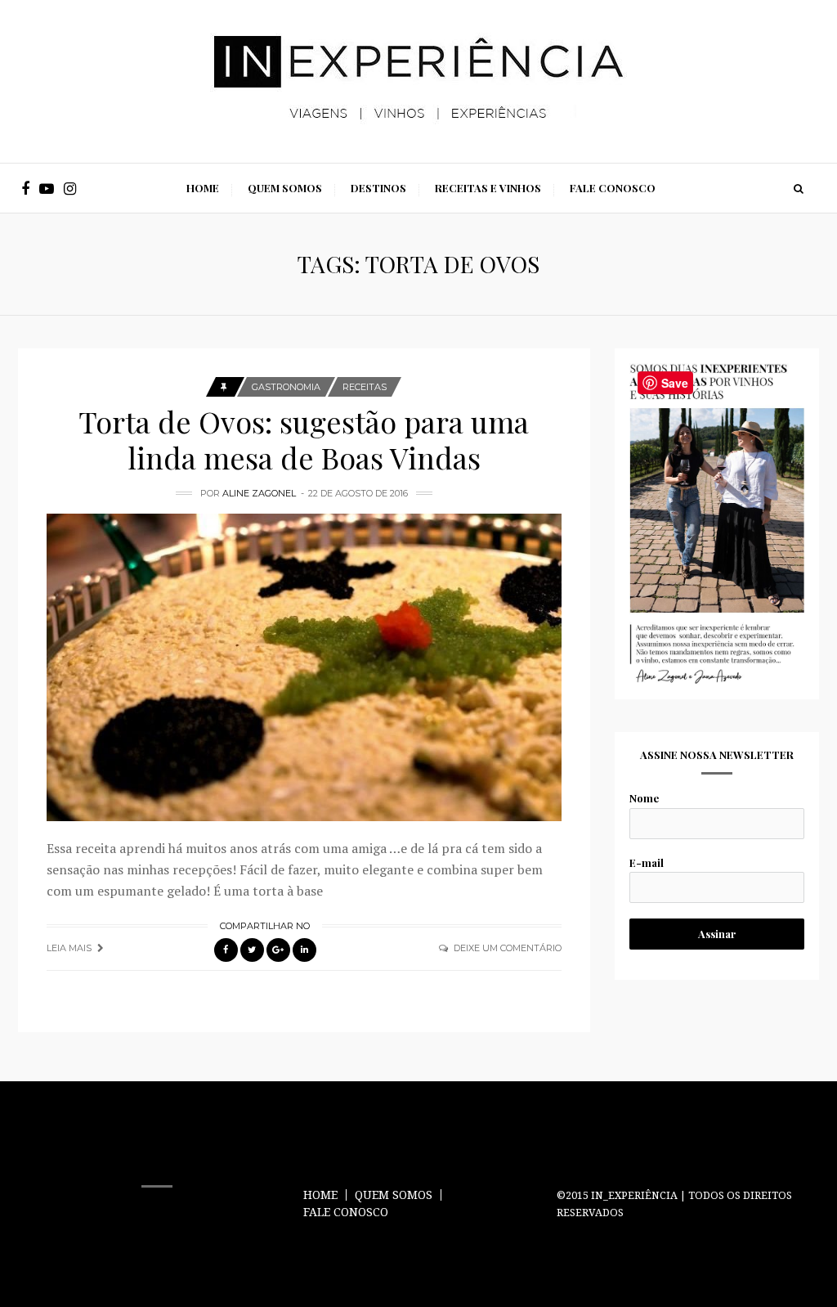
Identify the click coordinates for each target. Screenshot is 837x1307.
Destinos (378, 188)
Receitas (364, 387)
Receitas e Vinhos (488, 188)
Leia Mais (69, 948)
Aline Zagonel (259, 493)
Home (202, 188)
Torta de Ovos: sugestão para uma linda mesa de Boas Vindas (303, 439)
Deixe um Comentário (508, 948)
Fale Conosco (613, 188)
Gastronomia (286, 387)
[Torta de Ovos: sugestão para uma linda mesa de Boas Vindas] (304, 667)
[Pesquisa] (798, 188)
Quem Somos (285, 188)
